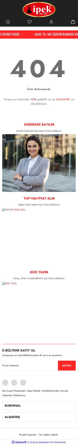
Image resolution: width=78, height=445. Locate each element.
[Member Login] (51, 22)
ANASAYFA (63, 99)
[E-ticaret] (38, 442)
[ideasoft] (19, 442)
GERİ (33, 99)
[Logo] (39, 9)
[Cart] (73, 22)
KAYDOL (67, 365)
